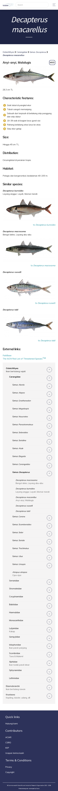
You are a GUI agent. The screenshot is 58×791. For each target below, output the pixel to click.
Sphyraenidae (15, 670)
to (44, 225)
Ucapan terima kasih (14, 753)
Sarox (38, 788)
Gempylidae (14, 637)
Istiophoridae (18, 646)
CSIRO (8, 742)
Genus (38, 52)
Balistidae (13, 604)
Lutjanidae (14, 630)
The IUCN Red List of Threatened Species (22, 358)
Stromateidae (15, 588)
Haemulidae (14, 612)
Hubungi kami (11, 723)
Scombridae (16, 655)
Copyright (9, 772)
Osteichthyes (9, 52)
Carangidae (22, 52)
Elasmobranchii (15, 687)
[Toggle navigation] (53, 5)
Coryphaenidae (16, 596)
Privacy (8, 767)
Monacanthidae (16, 620)
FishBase (7, 355)
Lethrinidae (14, 678)
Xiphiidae (19, 663)
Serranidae (14, 580)
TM (44, 358)
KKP (7, 748)
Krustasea (18, 696)
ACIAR (8, 737)
